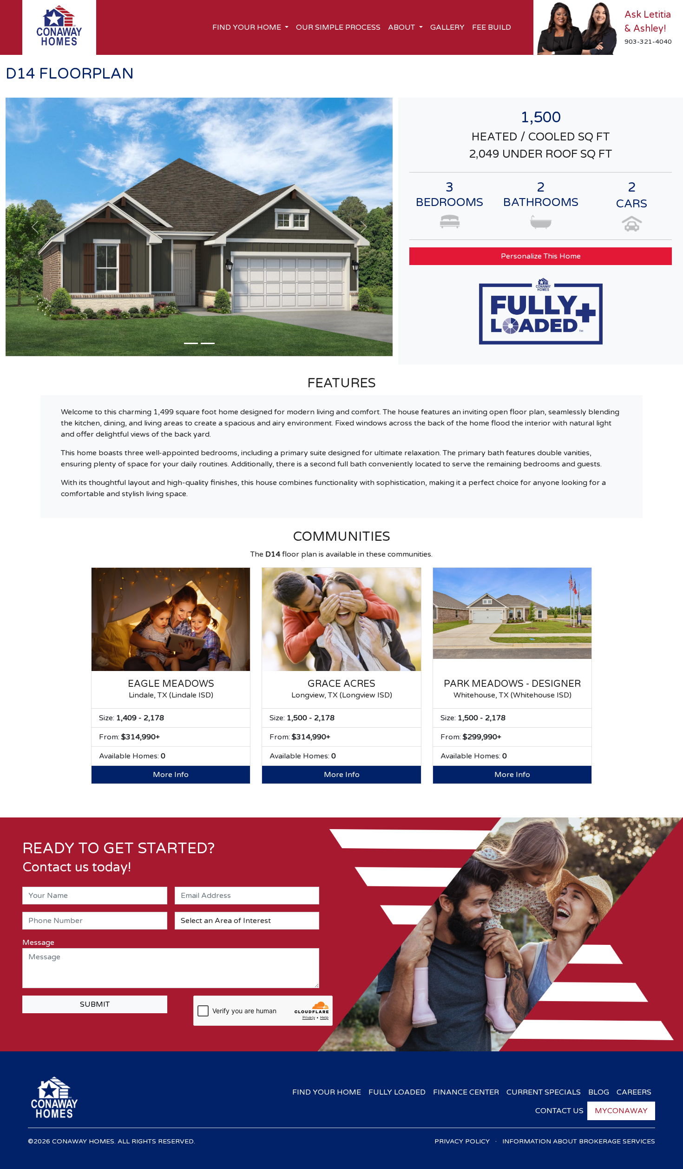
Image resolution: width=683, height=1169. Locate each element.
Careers (634, 1092)
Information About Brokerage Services (578, 1141)
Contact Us (559, 1111)
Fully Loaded (397, 1092)
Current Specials (543, 1092)
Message (38, 942)
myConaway (621, 1111)
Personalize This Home (541, 256)
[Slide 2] (208, 343)
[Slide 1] (191, 343)
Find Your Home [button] (247, 27)
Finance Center (466, 1092)
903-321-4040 (648, 42)
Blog (598, 1092)
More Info (171, 774)
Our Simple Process (338, 27)
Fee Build (491, 27)
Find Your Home (326, 1092)
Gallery (447, 27)
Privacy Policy (462, 1141)
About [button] (402, 27)
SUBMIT (95, 1004)
